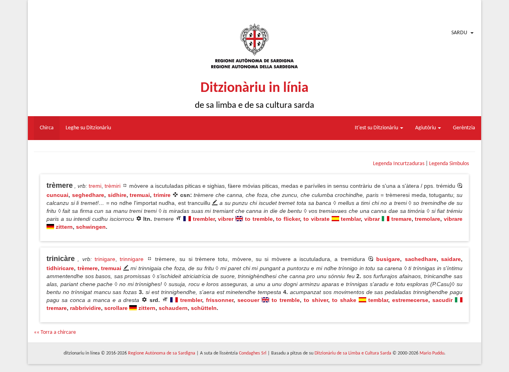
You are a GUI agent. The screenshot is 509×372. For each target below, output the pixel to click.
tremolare (427, 219)
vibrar (372, 219)
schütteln (204, 308)
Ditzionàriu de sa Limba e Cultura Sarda (353, 353)
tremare (401, 219)
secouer (248, 300)
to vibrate (316, 219)
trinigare (105, 259)
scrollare (116, 308)
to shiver (316, 300)
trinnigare (132, 259)
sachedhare (421, 259)
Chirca (47, 128)
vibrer (225, 219)
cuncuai (57, 195)
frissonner (219, 300)
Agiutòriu (426, 128)
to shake (344, 300)
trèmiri (112, 186)
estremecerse (410, 300)
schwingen (91, 227)
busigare (388, 259)
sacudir (442, 300)
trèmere (88, 268)
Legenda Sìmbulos (449, 164)
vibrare (453, 219)
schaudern (173, 308)
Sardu (459, 33)
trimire (162, 195)
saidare (451, 259)
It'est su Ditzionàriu (377, 128)
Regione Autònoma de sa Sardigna (161, 353)
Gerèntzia (464, 128)
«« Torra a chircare (55, 332)
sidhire (117, 195)
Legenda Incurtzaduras (398, 164)
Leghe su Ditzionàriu (88, 128)
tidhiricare (60, 268)
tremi (95, 186)
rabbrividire (85, 308)
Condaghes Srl (252, 353)
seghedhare (88, 195)
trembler (204, 219)
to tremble (259, 219)
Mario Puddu (432, 353)
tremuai (140, 195)
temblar (351, 219)
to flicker (288, 219)
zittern (64, 227)
